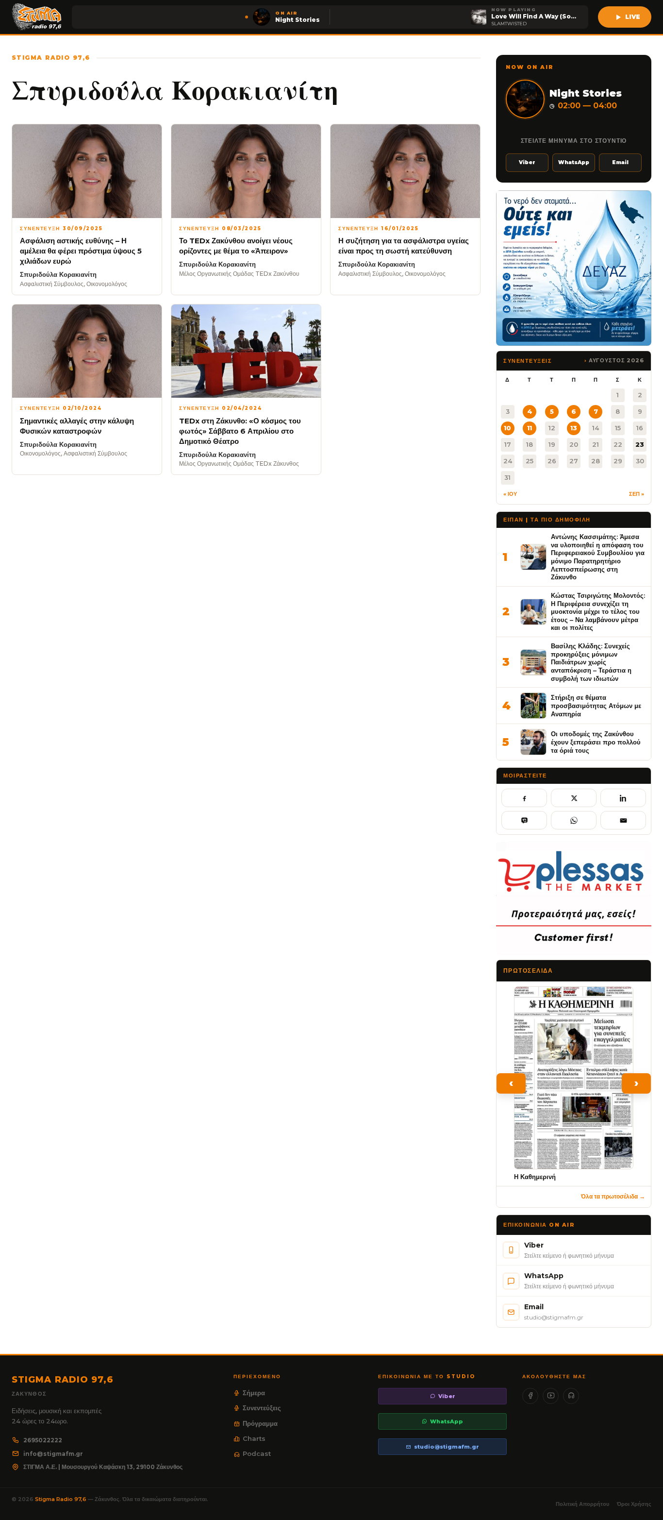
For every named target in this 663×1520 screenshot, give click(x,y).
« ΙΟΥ (510, 493)
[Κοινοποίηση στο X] (574, 798)
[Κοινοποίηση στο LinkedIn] (623, 798)
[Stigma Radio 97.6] (37, 17)
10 (507, 428)
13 (573, 428)
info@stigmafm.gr (53, 1453)
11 (529, 428)
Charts (254, 1438)
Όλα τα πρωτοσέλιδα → (613, 1196)
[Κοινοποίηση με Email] (623, 820)
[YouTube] (551, 1396)
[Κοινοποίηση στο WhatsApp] (574, 820)
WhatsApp (573, 162)
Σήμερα (254, 1393)
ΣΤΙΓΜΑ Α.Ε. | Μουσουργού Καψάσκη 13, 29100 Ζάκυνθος (102, 1466)
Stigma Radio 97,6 (61, 1499)
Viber (527, 162)
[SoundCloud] (571, 1396)
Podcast (257, 1453)
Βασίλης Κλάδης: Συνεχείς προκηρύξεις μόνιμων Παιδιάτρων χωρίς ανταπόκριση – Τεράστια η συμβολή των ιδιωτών (591, 662)
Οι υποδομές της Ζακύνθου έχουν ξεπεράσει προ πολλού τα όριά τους (596, 742)
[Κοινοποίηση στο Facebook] (524, 798)
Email (620, 162)
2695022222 (42, 1440)
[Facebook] (530, 1396)
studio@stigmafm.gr (446, 1446)
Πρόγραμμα (260, 1423)
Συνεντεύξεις (262, 1408)
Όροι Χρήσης (634, 1504)
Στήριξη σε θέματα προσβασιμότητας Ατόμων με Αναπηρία (596, 705)
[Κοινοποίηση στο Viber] (524, 820)
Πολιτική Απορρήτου (582, 1504)
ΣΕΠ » (636, 493)
